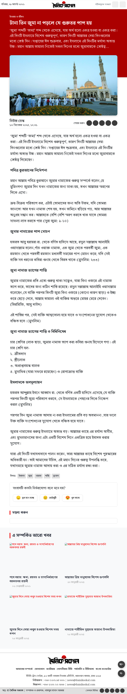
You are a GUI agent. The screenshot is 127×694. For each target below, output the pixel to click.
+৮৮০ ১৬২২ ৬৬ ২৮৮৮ (53, 685)
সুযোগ (56, 476)
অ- (121, 673)
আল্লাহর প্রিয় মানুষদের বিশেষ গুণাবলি (87, 577)
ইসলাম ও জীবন (17, 17)
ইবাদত (22, 476)
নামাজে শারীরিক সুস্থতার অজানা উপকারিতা (90, 630)
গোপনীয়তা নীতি (64, 669)
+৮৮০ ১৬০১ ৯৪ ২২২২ (54, 680)
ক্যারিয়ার (50, 669)
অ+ (121, 664)
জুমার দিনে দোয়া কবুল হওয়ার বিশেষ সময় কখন (34, 632)
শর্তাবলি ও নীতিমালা (84, 669)
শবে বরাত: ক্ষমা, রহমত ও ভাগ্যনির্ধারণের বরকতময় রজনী (34, 579)
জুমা (30, 476)
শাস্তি (47, 476)
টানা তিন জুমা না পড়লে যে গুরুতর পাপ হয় (51, 23)
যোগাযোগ (39, 669)
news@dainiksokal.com (81, 680)
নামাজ (38, 476)
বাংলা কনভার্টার (103, 669)
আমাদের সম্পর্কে (24, 669)
